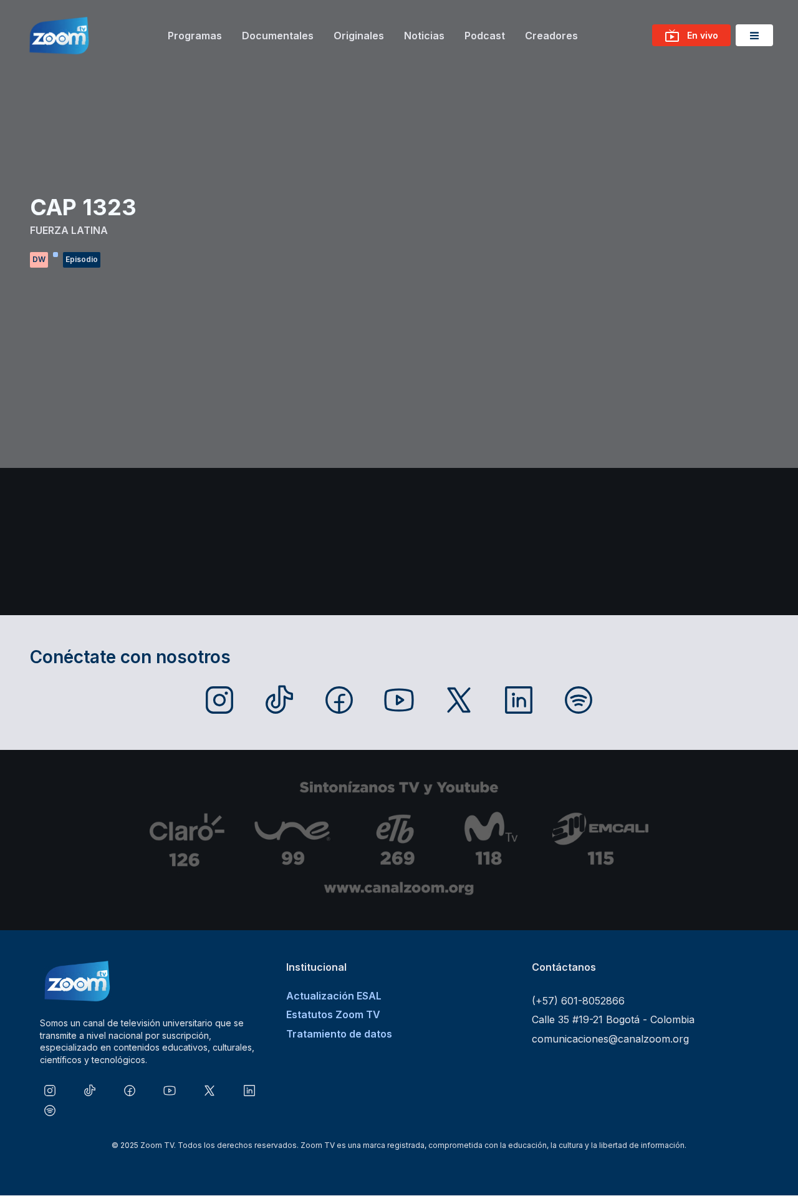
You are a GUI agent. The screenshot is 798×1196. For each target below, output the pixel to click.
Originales (359, 35)
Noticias (424, 35)
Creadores (551, 35)
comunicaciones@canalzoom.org (610, 1039)
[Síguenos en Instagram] (219, 700)
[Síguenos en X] (459, 700)
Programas (195, 35)
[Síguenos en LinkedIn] (519, 700)
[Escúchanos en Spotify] (578, 700)
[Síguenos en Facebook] (339, 700)
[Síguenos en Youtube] (399, 700)
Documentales (278, 35)
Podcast (484, 35)
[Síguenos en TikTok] (279, 700)
